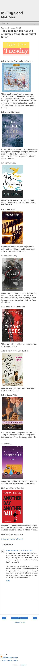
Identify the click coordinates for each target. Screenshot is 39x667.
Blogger (23, 665)
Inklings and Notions (12, 15)
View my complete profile (9, 660)
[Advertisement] (19, 6)
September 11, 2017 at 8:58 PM (21, 550)
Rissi (8, 550)
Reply (8, 580)
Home (19, 618)
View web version (19, 622)
